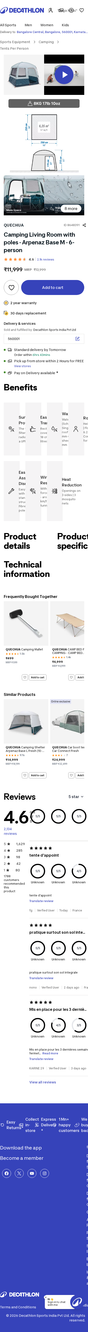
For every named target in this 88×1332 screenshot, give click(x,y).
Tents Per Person (14, 48)
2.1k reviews (45, 259)
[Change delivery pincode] (77, 339)
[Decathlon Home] (22, 10)
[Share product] (84, 225)
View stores (22, 366)
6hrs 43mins (41, 355)
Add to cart (37, 677)
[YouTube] (31, 1173)
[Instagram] (44, 1173)
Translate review (41, 901)
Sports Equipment (15, 42)
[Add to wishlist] (11, 287)
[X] (19, 1173)
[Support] (71, 10)
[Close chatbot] (46, 1297)
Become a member (22, 1158)
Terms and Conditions (18, 1307)
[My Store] (61, 10)
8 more (71, 208)
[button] (9, 25)
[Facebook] (6, 1173)
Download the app (21, 1148)
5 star (74, 796)
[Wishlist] (81, 10)
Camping (46, 42)
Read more (50, 1053)
